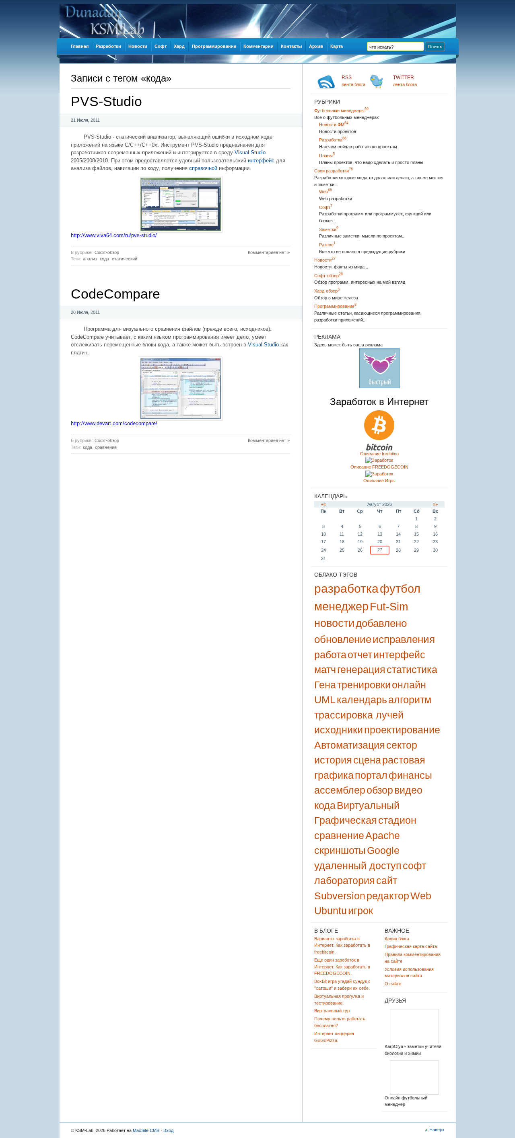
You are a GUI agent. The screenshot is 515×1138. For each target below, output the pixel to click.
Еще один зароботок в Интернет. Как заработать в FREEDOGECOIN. (342, 967)
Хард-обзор (327, 291)
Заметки (328, 229)
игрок (360, 910)
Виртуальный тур (332, 1010)
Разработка (332, 139)
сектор (401, 745)
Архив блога (397, 938)
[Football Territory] (414, 1093)
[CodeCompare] (180, 419)
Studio (258, 152)
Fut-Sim (389, 607)
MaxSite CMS (146, 1130)
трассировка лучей (359, 714)
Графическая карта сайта (411, 946)
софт (414, 865)
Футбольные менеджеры (341, 110)
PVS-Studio (106, 101)
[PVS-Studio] (180, 231)
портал (371, 775)
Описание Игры (379, 480)
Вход (168, 1130)
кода (104, 258)
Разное (327, 244)
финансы (410, 775)
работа (330, 654)
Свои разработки (333, 170)
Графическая (345, 820)
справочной (203, 168)
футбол (400, 588)
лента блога (353, 81)
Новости (325, 260)
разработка (346, 588)
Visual (242, 152)
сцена (367, 759)
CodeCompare (115, 293)
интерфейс (261, 161)
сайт (386, 880)
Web (325, 191)
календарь (362, 699)
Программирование (335, 306)
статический (124, 258)
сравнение (106, 447)
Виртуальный (368, 805)
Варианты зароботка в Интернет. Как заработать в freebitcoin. (342, 945)
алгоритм (409, 699)
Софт (325, 207)
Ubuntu (330, 910)
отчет (360, 654)
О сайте (393, 983)
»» (435, 504)
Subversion (339, 895)
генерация (361, 669)
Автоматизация (349, 745)
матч (325, 669)
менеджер (341, 606)
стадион (397, 820)
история (333, 759)
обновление (342, 639)
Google (383, 850)
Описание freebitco (379, 453)
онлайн (409, 684)
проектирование (402, 729)
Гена (325, 684)
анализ (90, 258)
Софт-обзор (107, 252)
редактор (388, 895)
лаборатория (344, 880)
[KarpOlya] (414, 1041)
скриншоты (340, 850)
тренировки (364, 684)
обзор (380, 790)
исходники (338, 729)
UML (325, 699)
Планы (327, 155)
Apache (382, 835)
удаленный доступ (358, 865)
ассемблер (339, 790)
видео (408, 790)
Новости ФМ (333, 124)
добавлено (381, 623)
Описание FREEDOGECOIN (379, 467)
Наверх (437, 1129)
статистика (412, 669)
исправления (404, 639)
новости (334, 623)
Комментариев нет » (269, 252)
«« (323, 504)
